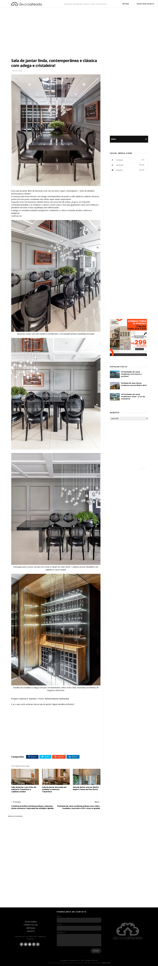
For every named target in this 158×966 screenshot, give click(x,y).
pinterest (130, 170)
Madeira (87, 744)
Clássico (40, 744)
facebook (130, 160)
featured (73, 744)
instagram (130, 165)
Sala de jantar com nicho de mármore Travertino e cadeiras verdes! (23, 789)
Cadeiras (32, 744)
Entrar (125, 4)
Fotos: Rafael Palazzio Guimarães (54, 698)
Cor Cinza (58, 744)
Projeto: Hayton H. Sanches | (25, 698)
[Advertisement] (79, 30)
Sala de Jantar (16, 746)
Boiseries (25, 744)
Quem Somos (31, 922)
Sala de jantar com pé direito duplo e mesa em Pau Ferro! (86, 788)
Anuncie (31, 931)
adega (19, 744)
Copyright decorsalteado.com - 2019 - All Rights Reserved (79, 960)
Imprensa (30, 928)
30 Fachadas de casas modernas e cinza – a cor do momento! (133, 396)
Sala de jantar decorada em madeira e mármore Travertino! (54, 789)
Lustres (81, 744)
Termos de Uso (31, 925)
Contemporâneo (48, 744)
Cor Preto (66, 744)
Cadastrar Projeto (145, 4)
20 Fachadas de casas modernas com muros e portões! (131, 374)
